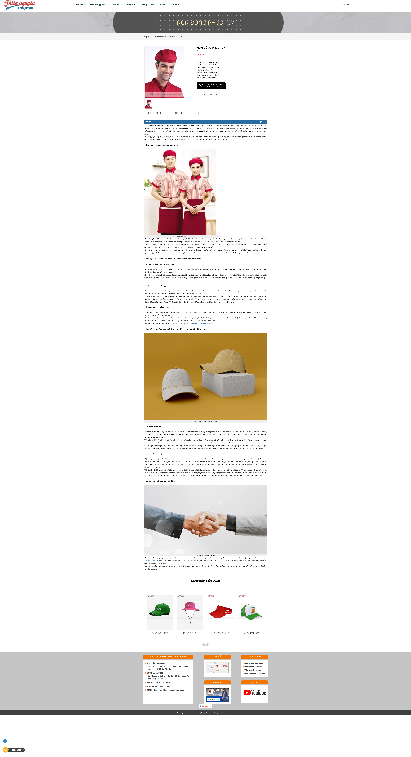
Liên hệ (175, 4)
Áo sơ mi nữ (195, 323)
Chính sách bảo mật (253, 670)
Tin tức (162, 4)
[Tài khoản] (344, 4)
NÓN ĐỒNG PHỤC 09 (251, 633)
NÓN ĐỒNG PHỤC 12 (221, 633)
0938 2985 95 (164, 686)
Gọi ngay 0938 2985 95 (214, 86)
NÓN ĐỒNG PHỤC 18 (160, 633)
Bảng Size (147, 4)
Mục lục (148, 122)
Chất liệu (116, 4)
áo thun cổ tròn (206, 323)
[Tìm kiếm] (352, 4)
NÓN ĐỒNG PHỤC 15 (190, 633)
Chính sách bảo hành (253, 667)
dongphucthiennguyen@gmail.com (169, 690)
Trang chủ (78, 4)
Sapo (232, 713)
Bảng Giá (131, 4)
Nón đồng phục (159, 37)
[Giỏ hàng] (348, 4)
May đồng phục (98, 4)
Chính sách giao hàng (254, 663)
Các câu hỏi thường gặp (255, 673)
